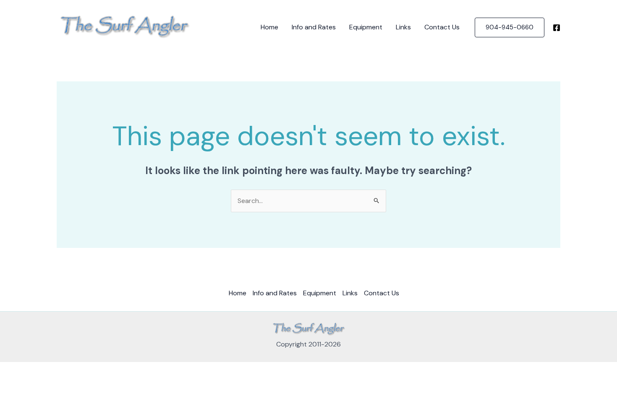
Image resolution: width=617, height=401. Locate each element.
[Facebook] (556, 27)
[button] (509, 27)
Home (269, 27)
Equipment (365, 27)
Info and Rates (314, 27)
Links (403, 27)
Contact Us (442, 27)
